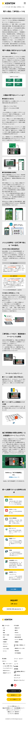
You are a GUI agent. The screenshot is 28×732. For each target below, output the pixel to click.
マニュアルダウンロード (8, 668)
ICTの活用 (8, 7)
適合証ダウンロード (7, 672)
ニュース (16, 663)
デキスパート (5, 644)
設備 (4, 630)
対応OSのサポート (6, 670)
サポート (4, 661)
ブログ (15, 661)
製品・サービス (5, 625)
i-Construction (18, 634)
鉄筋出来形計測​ (18, 637)
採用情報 (16, 668)
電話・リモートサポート (8, 663)
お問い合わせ (17, 675)
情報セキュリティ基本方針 (13, 711)
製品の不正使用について (8, 708)
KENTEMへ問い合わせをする (14, 609)
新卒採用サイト (14, 695)
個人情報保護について (19, 708)
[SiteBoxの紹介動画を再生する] (14, 461)
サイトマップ (17, 677)
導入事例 (4, 658)
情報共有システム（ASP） (20, 648)
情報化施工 (17, 650)
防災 (4, 637)
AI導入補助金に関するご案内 (19, 672)
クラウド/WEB (6, 648)
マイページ (13, 690)
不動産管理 (5, 639)
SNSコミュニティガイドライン (13, 709)
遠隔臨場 (16, 641)
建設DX (16, 630)
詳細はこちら (13, 477)
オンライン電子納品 (19, 639)
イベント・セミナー (18, 658)
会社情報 (16, 666)
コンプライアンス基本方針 (13, 713)
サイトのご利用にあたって (13, 706)
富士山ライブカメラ (18, 680)
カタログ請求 (13, 589)
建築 (4, 632)
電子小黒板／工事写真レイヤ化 (19, 646)
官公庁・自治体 (6, 634)
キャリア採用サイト (14, 699)
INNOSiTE (5, 646)
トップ (3, 7)
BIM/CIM (16, 632)
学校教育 (5, 641)
